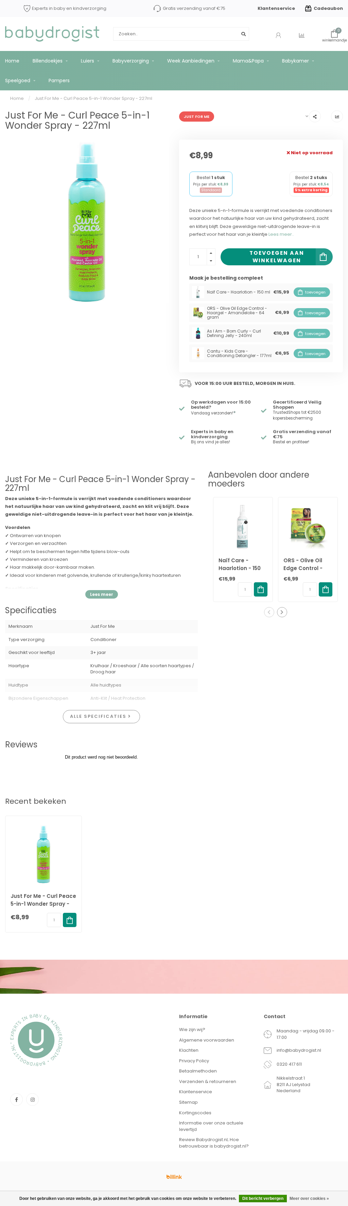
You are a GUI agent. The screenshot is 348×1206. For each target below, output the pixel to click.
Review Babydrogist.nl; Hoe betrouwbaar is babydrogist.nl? (214, 1142)
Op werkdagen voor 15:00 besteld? (221, 404)
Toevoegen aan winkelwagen (276, 256)
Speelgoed (17, 80)
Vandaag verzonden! (213, 413)
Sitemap (188, 1102)
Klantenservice (276, 8)
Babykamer (295, 60)
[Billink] (174, 1177)
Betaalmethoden (198, 1071)
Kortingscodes (195, 1113)
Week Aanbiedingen (190, 60)
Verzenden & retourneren (207, 1081)
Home (12, 60)
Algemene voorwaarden (206, 1040)
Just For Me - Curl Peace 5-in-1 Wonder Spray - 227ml (43, 903)
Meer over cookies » (309, 1198)
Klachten (188, 1050)
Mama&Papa (248, 60)
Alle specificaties (99, 716)
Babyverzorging (130, 60)
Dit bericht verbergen (262, 1198)
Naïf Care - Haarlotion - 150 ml (240, 568)
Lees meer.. (281, 234)
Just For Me (196, 116)
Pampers (59, 80)
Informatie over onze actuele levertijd (211, 1126)
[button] (269, 612)
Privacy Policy (194, 1061)
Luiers (87, 60)
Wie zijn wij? (192, 1029)
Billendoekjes (48, 60)
